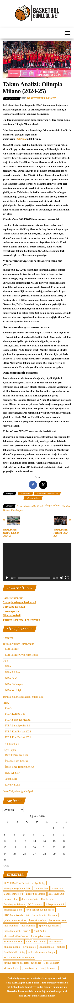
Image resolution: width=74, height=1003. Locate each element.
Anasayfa (8, 637)
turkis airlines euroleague (41, 952)
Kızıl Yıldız (40, 931)
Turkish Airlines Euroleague (19, 957)
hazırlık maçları (37, 920)
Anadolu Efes (41, 888)
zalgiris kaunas (49, 968)
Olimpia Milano (33, 498)
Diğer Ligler (9, 750)
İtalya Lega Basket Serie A (19, 766)
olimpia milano (52, 505)
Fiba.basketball (11, 615)
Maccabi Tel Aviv (13, 941)
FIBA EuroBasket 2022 (18, 731)
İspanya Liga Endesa (16, 760)
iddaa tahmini (28, 925)
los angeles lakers (40, 936)
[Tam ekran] (67, 578)
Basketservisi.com (13, 597)
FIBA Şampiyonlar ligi (17, 725)
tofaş (22, 952)
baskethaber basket (41, 98)
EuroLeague (12, 648)
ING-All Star (12, 772)
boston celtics (11, 899)
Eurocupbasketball (14, 606)
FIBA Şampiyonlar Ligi (16, 915)
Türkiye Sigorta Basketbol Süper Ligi (23, 696)
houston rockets (57, 920)
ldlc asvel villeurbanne (16, 936)
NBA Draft (11, 678)
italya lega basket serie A (17, 931)
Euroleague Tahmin (14, 904)
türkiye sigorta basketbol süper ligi (22, 962)
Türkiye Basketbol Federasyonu (21, 619)
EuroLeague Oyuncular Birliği (21, 654)
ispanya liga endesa (49, 925)
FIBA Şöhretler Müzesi (17, 719)
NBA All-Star (12, 672)
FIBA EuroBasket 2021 (18, 737)
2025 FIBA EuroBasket (16, 883)
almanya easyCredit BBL (17, 888)
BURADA (21, 139)
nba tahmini (55, 941)
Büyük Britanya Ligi (16, 754)
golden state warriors (15, 920)
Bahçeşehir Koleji (13, 893)
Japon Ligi (11, 778)
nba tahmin (40, 941)
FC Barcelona (35, 904)
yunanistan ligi (30, 968)
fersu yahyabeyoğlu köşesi (30, 506)
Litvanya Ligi (12, 784)
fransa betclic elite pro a (44, 915)
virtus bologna (11, 968)
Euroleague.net (11, 611)
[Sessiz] (61, 578)
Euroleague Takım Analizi (47, 494)
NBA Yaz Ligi (13, 690)
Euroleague (25, 494)
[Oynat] (7, 578)
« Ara (6, 865)
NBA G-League (14, 684)
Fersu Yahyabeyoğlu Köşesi (18, 791)
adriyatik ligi (38, 883)
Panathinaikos (46, 946)
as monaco (57, 888)
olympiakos (29, 946)
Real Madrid (10, 952)
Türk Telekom (51, 962)
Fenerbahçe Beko (13, 909)
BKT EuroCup (11, 744)
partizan (61, 946)
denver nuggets (30, 899)
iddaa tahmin (11, 925)
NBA (6, 661)
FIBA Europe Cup (15, 713)
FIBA (6, 702)
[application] (37, 562)
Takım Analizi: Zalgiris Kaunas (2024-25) (11, 532)
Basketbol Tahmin (35, 893)
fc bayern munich (55, 904)
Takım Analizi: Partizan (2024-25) (61, 532)
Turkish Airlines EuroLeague (18, 643)
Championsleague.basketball (19, 602)
